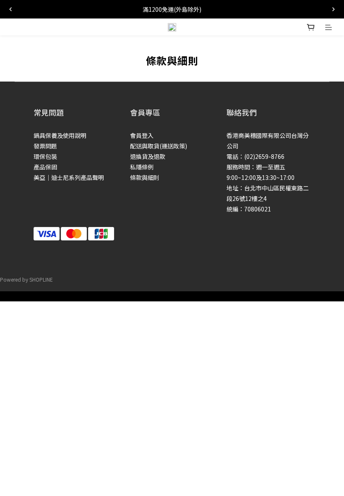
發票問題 (45, 146)
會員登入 (142, 135)
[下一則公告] (333, 9)
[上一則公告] (10, 9)
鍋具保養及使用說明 (60, 135)
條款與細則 (144, 177)
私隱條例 (142, 167)
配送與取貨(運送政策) (158, 146)
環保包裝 (45, 156)
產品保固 (45, 167)
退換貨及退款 (147, 156)
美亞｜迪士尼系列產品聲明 (69, 177)
